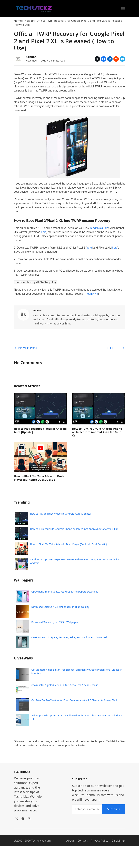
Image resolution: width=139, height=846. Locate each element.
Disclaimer (118, 840)
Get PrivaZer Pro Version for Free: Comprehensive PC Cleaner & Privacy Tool (74, 700)
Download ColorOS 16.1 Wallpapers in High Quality (60, 606)
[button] (123, 8)
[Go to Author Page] (18, 58)
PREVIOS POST (27, 348)
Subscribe (113, 809)
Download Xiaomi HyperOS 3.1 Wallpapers (55, 622)
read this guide (99, 228)
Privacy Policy (99, 840)
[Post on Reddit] (116, 59)
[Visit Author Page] (23, 314)
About (70, 840)
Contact (82, 840)
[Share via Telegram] (122, 59)
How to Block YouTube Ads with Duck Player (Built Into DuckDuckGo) (39, 478)
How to (29, 21)
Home (18, 21)
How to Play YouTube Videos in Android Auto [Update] (40, 430)
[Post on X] (97, 59)
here (43, 232)
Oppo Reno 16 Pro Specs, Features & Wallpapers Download (64, 591)
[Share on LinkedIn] (110, 59)
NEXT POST (113, 348)
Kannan (31, 57)
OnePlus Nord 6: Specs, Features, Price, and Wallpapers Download (69, 637)
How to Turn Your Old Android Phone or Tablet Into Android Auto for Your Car (97, 432)
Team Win (91, 293)
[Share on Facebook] (103, 59)
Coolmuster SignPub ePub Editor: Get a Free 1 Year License (64, 685)
